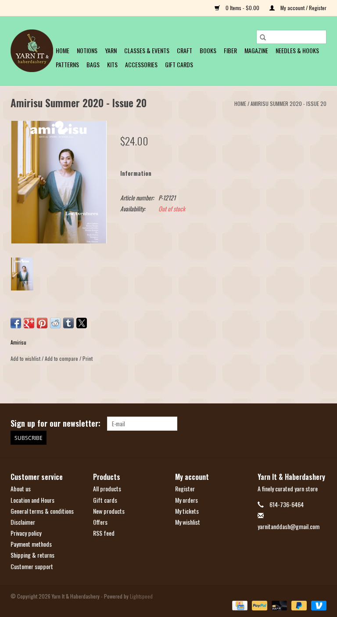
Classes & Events (146, 50)
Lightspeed (141, 596)
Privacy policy (26, 532)
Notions (87, 50)
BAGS (93, 64)
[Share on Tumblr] (68, 323)
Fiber (230, 50)
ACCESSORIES (141, 64)
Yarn (111, 50)
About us (21, 488)
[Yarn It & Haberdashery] (32, 50)
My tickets (187, 510)
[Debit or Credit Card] (278, 605)
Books (208, 50)
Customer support (32, 566)
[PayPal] (259, 605)
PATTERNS (67, 64)
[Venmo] (317, 605)
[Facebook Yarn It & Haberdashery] (304, 424)
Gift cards (179, 64)
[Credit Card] (238, 605)
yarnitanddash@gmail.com (288, 526)
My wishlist (187, 521)
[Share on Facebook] (16, 323)
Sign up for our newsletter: (55, 423)
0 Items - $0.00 (242, 7)
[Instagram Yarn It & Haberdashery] (319, 424)
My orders (186, 499)
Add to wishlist (26, 358)
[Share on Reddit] (55, 323)
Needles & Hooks (297, 50)
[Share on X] (81, 323)
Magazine (256, 50)
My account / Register (302, 7)
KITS (112, 64)
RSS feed (104, 532)
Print (87, 358)
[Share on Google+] (29, 323)
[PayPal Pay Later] (298, 605)
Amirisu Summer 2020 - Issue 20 (288, 103)
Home (62, 50)
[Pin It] (42, 323)
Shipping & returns (32, 554)
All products (107, 488)
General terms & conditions (42, 510)
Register (185, 488)
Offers (100, 521)
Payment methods (31, 543)
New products (109, 510)
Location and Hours (32, 499)
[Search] (262, 37)
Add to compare (62, 358)
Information (135, 173)
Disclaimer (23, 521)
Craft (184, 50)
